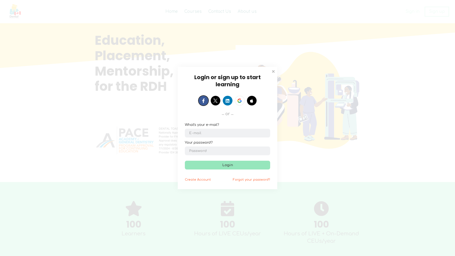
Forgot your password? (251, 179)
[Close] (273, 71)
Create (198, 179)
